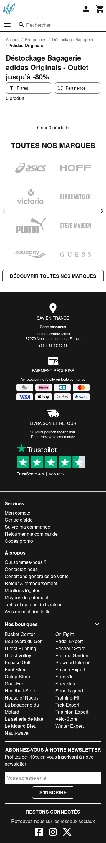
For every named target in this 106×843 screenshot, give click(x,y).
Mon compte (17, 512)
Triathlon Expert (71, 711)
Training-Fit (67, 697)
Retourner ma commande (31, 533)
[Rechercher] (21, 24)
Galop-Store (17, 676)
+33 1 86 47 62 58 (53, 345)
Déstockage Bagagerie (73, 39)
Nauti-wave (17, 733)
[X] (67, 832)
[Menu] (7, 25)
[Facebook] (39, 832)
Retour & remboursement (31, 583)
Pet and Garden (71, 655)
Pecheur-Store (70, 648)
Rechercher (38, 24)
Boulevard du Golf (23, 641)
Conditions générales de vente (37, 576)
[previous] (4, 211)
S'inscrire (53, 792)
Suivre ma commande (27, 526)
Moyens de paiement (26, 597)
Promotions (35, 39)
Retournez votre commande (53, 436)
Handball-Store (21, 690)
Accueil (12, 39)
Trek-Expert (67, 704)
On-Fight (64, 634)
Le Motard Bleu (21, 725)
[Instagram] (53, 832)
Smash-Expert (70, 669)
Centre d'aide (19, 519)
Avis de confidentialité (28, 611)
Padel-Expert (69, 641)
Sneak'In (64, 676)
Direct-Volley (18, 655)
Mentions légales (22, 590)
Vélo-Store (66, 718)
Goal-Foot (15, 683)
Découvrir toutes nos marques (53, 276)
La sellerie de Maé (24, 718)
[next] (102, 211)
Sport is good (69, 690)
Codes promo (19, 540)
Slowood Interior (72, 662)
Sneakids (65, 683)
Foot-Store (16, 669)
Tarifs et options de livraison (34, 604)
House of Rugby (22, 697)
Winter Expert (69, 725)
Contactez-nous (53, 326)
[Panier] (100, 9)
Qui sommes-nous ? (26, 562)
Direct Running (20, 648)
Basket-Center (20, 634)
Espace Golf (17, 662)
